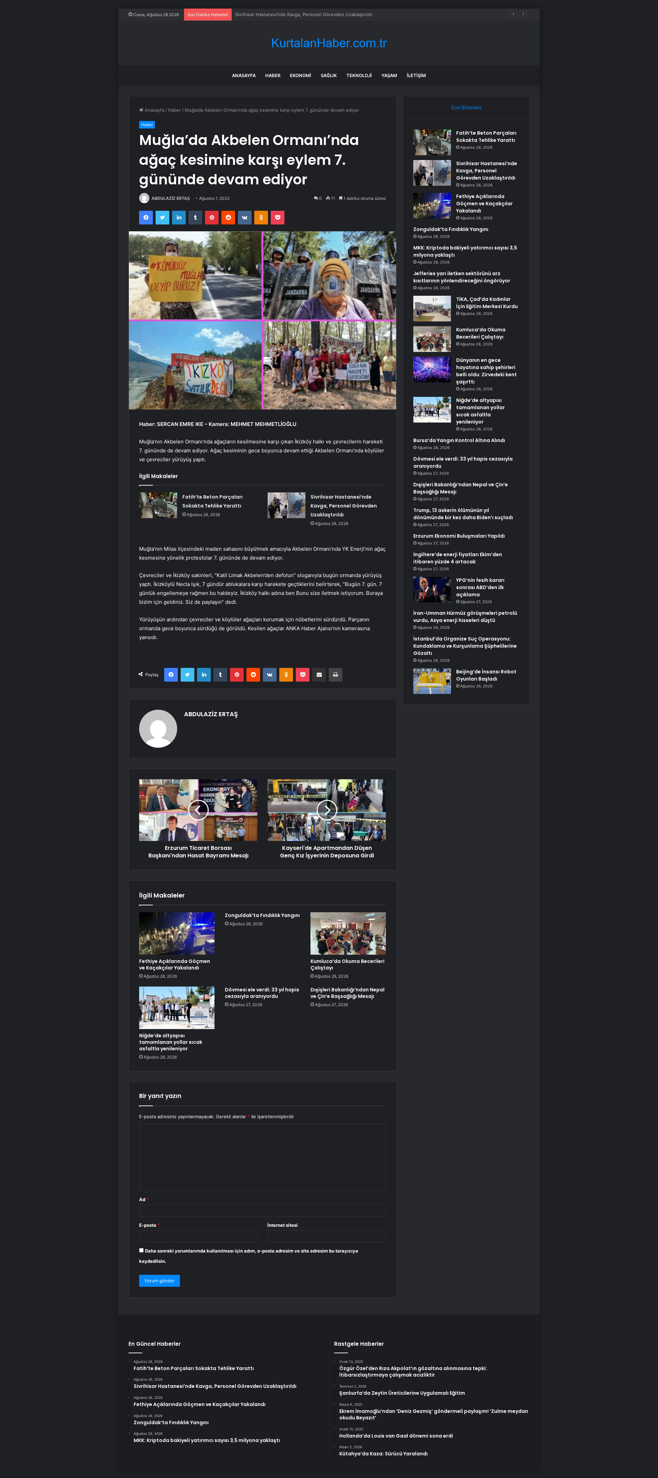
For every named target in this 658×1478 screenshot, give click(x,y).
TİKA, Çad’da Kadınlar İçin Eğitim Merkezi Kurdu (487, 303)
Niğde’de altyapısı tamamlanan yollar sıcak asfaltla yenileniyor (170, 1042)
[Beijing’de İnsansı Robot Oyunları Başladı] (432, 681)
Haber (272, 75)
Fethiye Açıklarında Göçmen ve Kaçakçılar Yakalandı (289, 14)
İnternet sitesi (282, 1225)
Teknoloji (359, 75)
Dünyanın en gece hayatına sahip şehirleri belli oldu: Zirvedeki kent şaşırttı (486, 371)
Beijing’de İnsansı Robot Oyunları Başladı (486, 675)
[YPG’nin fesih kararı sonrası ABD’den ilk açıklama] (432, 589)
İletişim (416, 75)
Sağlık (329, 75)
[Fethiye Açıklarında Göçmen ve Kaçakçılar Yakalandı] (177, 933)
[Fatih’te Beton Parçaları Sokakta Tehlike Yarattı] (158, 505)
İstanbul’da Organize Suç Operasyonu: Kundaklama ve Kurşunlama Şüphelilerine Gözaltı (465, 646)
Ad (144, 1199)
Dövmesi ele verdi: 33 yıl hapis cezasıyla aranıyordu (262, 993)
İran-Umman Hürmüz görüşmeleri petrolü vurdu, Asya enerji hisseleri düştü (465, 617)
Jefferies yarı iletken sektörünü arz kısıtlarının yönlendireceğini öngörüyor (461, 277)
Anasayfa (244, 75)
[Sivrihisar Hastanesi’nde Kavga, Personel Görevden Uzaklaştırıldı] (286, 505)
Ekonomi (300, 75)
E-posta (149, 1225)
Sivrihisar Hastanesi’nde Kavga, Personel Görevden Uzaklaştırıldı (343, 505)
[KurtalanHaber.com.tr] (329, 43)
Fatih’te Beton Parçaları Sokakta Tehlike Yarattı (486, 137)
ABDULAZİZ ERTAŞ (170, 198)
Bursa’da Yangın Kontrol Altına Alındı (459, 440)
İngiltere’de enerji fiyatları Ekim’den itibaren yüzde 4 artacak (457, 558)
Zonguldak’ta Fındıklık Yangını (262, 915)
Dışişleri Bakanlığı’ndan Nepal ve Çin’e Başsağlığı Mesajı (347, 993)
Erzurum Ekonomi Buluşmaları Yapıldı (459, 536)
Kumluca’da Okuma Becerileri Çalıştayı (347, 964)
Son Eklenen (466, 107)
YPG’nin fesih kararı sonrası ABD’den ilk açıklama (480, 587)
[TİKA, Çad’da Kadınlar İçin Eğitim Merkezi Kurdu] (432, 308)
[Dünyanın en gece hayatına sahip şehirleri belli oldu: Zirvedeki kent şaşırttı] (432, 369)
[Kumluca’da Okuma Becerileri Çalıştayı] (348, 933)
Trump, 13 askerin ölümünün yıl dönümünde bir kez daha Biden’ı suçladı (463, 514)
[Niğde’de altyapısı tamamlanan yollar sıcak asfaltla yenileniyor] (177, 1008)
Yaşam (389, 75)
